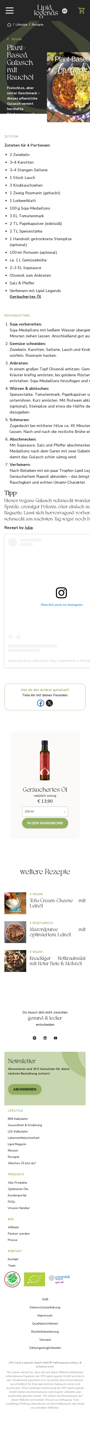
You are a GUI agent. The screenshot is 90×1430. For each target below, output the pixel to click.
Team (12, 1266)
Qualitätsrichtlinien (45, 1323)
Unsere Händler (19, 1208)
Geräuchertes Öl (25, 296)
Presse (12, 1240)
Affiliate (13, 1227)
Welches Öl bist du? (22, 1163)
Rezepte (37, 25)
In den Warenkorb (45, 823)
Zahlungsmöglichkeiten (45, 1348)
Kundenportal (17, 1195)
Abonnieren (24, 1089)
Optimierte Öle (18, 1189)
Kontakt (13, 1259)
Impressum (45, 1315)
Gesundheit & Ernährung (25, 1125)
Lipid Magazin (17, 1144)
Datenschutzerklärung (45, 1307)
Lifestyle (22, 25)
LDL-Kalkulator (18, 1131)
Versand (45, 1340)
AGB (45, 1299)
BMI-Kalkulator (18, 1119)
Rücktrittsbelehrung (45, 1332)
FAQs (11, 1202)
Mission (13, 1150)
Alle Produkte (17, 1183)
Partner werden (19, 1234)
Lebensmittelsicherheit (23, 1138)
